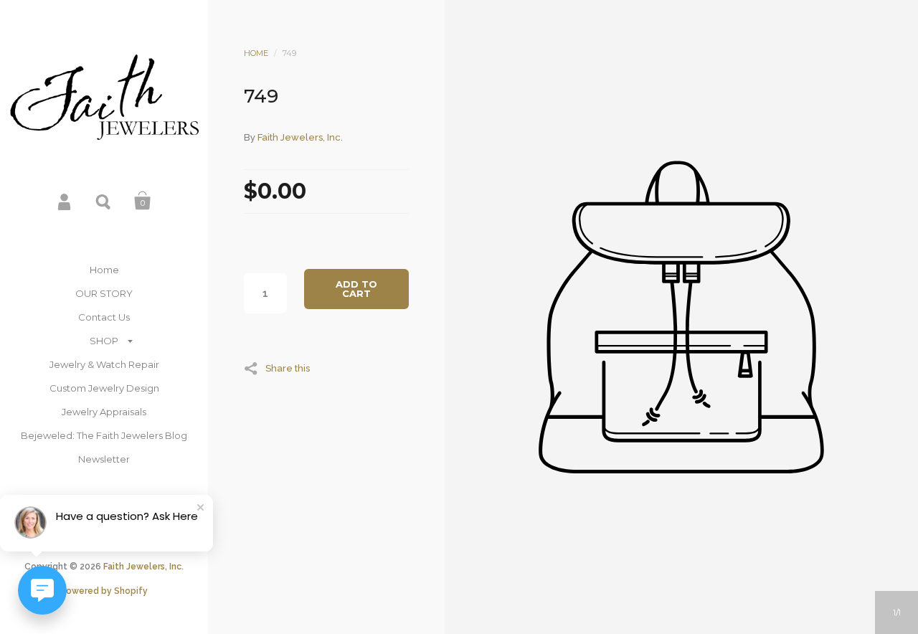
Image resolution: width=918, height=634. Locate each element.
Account (65, 201)
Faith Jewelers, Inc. (143, 567)
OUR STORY (104, 293)
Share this (287, 368)
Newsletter (104, 459)
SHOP (104, 340)
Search (104, 201)
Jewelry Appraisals (104, 411)
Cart (143, 201)
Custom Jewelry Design (104, 388)
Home (104, 269)
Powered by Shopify (104, 591)
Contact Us (104, 317)
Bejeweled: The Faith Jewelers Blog (104, 435)
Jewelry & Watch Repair (104, 364)
